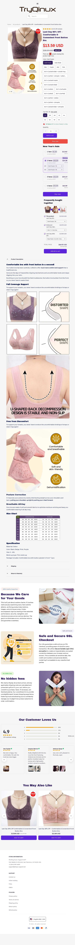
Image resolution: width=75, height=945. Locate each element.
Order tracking (13, 880)
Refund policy (13, 910)
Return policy (13, 906)
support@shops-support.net (17, 867)
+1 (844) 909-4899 (14, 864)
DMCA (11, 887)
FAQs (10, 884)
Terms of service (14, 899)
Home (9, 24)
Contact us (12, 877)
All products (16, 24)
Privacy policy (13, 896)
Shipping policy (13, 903)
